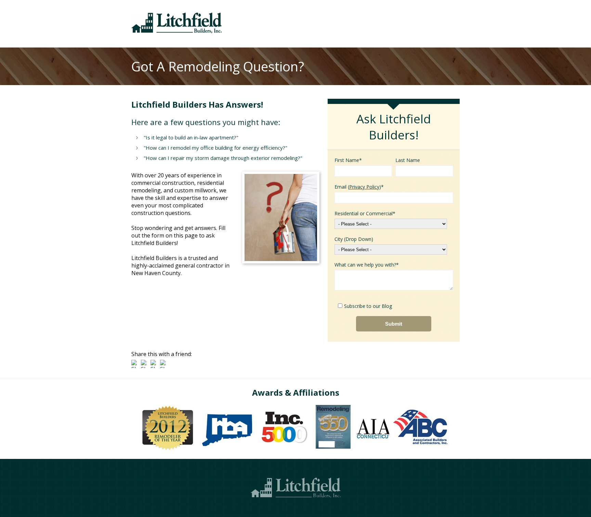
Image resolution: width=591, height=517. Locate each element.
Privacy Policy (364, 186)
